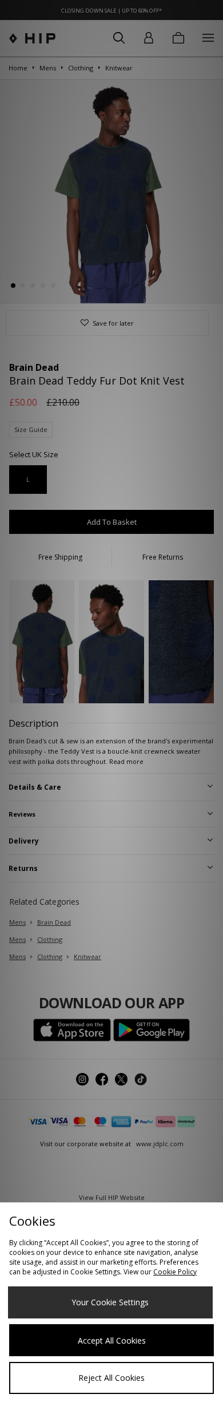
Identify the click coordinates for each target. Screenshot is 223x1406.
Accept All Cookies (112, 1340)
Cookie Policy (175, 1272)
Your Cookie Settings (110, 1302)
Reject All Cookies (111, 1377)
